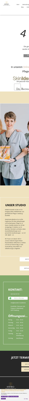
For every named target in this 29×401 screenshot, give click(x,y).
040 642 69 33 (15, 294)
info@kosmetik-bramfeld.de (18, 303)
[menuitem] (18, 4)
